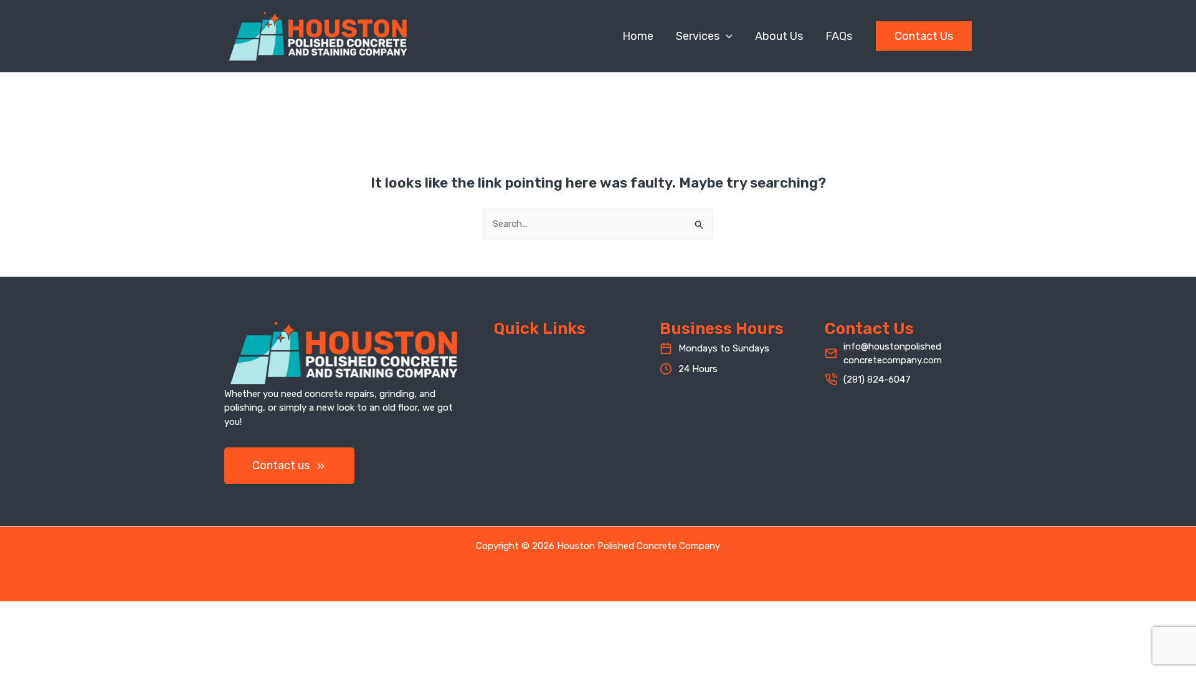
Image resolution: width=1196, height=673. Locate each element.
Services (697, 36)
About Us (779, 36)
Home (637, 36)
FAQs (838, 36)
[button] (726, 36)
